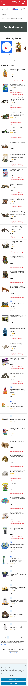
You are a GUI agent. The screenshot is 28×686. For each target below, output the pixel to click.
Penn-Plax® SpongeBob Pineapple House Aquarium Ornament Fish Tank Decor (17, 71)
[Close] (25, 665)
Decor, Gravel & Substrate (10, 18)
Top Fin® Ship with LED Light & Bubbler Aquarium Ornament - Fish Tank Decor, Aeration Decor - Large (17, 213)
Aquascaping (6, 54)
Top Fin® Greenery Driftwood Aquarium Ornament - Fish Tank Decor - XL (17, 99)
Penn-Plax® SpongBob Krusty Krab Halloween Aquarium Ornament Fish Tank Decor (18, 305)
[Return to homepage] (15, 9)
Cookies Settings (13, 675)
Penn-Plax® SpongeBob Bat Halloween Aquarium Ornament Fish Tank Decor (18, 574)
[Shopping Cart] (24, 9)
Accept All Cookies (13, 683)
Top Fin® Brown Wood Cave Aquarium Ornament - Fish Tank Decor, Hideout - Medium (17, 228)
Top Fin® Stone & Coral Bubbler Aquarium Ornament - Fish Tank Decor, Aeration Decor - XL (17, 114)
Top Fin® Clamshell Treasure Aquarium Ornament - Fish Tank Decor (17, 513)
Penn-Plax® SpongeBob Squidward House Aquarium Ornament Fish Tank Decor (17, 330)
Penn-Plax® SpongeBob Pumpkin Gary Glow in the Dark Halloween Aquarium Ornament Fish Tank (17, 405)
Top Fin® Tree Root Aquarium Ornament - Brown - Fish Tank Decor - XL (17, 287)
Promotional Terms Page (18, 656)
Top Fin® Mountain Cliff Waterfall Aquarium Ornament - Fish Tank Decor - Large (17, 273)
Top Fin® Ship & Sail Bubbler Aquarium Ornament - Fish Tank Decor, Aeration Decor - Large (17, 243)
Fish (2, 18)
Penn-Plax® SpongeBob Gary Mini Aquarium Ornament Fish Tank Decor (17, 430)
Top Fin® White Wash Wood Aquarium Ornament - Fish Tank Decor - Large (17, 345)
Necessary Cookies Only (13, 679)
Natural (18, 54)
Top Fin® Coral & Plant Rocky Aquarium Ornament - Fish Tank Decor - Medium (17, 258)
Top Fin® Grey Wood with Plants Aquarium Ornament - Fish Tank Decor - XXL (17, 129)
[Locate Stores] (21, 9)
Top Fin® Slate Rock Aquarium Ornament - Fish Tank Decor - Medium (16, 184)
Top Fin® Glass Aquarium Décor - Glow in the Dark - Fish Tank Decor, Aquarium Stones (17, 499)
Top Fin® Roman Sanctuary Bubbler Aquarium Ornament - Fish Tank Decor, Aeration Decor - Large (17, 156)
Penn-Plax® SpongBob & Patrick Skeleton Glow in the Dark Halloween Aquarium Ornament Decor (18, 546)
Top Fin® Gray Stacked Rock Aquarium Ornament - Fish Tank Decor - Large (17, 373)
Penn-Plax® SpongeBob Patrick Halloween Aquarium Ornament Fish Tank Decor (18, 391)
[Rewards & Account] (7, 9)
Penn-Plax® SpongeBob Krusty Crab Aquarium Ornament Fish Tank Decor (18, 317)
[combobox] (13, 14)
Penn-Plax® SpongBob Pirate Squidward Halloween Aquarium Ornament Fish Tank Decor (17, 560)
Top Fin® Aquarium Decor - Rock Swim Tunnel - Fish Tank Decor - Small (17, 457)
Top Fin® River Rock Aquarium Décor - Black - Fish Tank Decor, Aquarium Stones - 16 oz (17, 528)
